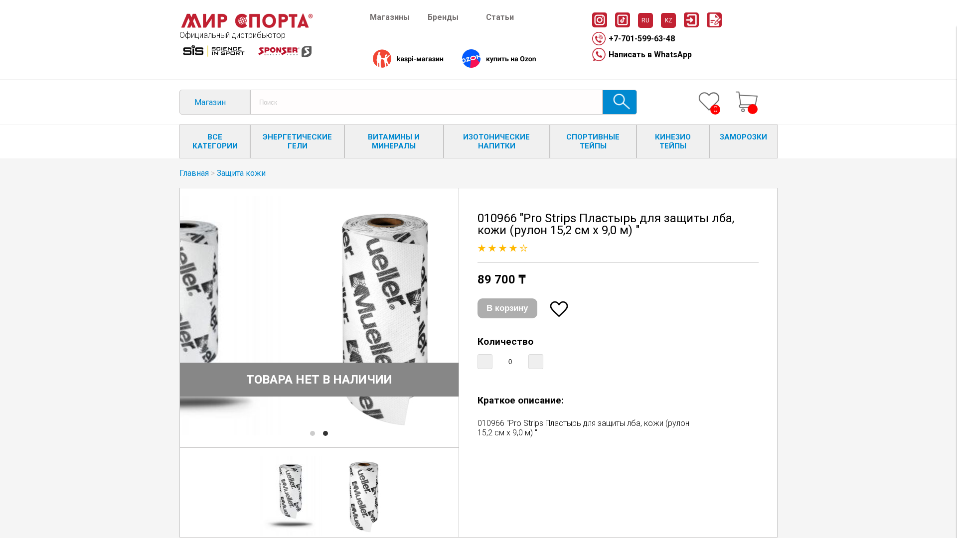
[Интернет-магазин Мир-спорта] (246, 25)
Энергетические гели (297, 141)
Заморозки (743, 137)
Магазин (210, 102)
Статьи (500, 17)
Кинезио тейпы (673, 141)
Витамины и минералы (394, 141)
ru (645, 20)
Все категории (215, 141)
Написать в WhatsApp (650, 54)
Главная (194, 173)
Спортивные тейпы (593, 141)
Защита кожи (241, 173)
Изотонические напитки (496, 141)
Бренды (443, 17)
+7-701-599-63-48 (642, 38)
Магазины (390, 17)
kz (668, 20)
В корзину (507, 308)
